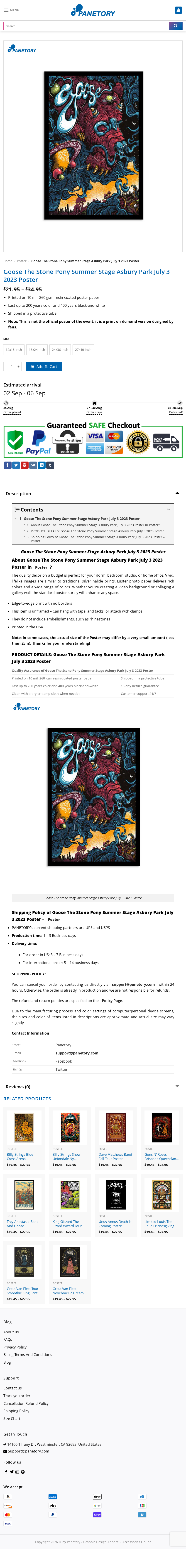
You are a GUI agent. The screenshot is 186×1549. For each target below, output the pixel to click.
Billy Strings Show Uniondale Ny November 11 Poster (69, 1156)
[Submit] (175, 26)
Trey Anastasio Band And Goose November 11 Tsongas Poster (23, 1223)
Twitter (62, 1069)
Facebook (64, 1061)
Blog (7, 1362)
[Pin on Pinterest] (24, 465)
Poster (22, 261)
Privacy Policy (15, 1347)
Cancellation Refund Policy (26, 1403)
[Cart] (178, 10)
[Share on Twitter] (16, 465)
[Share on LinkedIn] (42, 465)
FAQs (7, 1339)
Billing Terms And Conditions (27, 1354)
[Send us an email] (17, 1472)
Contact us (12, 1388)
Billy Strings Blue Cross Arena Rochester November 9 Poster (23, 1156)
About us (11, 1332)
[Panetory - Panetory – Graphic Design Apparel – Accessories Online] (93, 10)
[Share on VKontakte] (33, 465)
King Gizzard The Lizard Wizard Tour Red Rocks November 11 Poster (69, 1223)
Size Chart (11, 1418)
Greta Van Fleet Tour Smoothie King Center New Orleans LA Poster (24, 1291)
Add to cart (47, 366)
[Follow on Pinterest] (22, 1472)
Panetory (64, 1044)
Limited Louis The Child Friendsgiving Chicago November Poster (159, 1223)
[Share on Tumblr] (50, 465)
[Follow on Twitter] (12, 1472)
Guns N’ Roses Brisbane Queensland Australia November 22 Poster (161, 1156)
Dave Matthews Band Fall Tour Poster (115, 1156)
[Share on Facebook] (8, 465)
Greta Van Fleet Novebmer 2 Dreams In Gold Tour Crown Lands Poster (69, 1291)
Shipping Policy (16, 1410)
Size (6, 339)
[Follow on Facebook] (6, 1472)
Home (7, 261)
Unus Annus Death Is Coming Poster (115, 1223)
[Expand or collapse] (168, 509)
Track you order (16, 1395)
